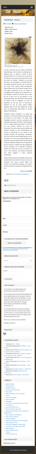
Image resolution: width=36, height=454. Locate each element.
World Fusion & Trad (11, 434)
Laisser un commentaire (20, 23)
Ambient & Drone (11, 185)
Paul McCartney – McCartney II (21, 374)
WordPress (17, 450)
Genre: (7, 33)
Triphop (8, 432)
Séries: (7, 29)
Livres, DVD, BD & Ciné (12, 407)
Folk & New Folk (10, 399)
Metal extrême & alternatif (13, 409)
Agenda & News (10, 384)
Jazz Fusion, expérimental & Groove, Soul (17, 403)
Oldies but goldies (11, 418)
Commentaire (7, 201)
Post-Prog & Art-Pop (11, 422)
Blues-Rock (9, 391)
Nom (4, 218)
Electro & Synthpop (11, 397)
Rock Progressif (10, 428)
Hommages (9, 401)
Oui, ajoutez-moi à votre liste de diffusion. (16, 239)
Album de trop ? (10, 386)
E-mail (5, 225)
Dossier (8, 395)
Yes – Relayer (16, 344)
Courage (24, 450)
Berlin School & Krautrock (13, 390)
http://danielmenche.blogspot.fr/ (21, 174)
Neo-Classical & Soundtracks (14, 414)
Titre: (6, 27)
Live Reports (9, 405)
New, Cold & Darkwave (12, 416)
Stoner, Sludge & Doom (12, 430)
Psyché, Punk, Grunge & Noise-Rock (15, 426)
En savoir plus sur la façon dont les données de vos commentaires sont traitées (17, 249)
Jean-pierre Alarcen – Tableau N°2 (22, 369)
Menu (5, 7)
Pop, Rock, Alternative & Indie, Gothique (17, 420)
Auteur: (7, 31)
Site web (5, 231)
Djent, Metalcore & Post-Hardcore (15, 393)
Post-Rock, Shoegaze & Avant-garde (15, 424)
